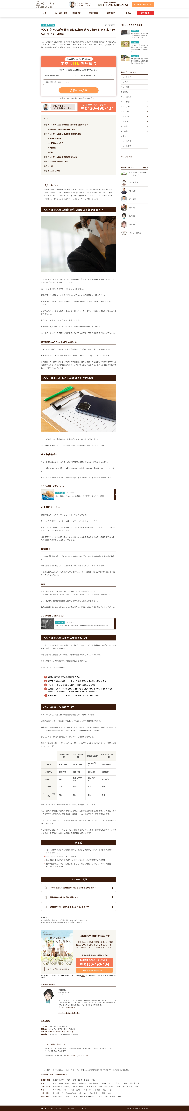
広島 (67, 1093)
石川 (124, 1086)
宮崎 (106, 1096)
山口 (85, 1093)
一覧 (144, 167)
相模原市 (82, 1083)
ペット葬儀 (125, 102)
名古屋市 (80, 1086)
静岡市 (59, 1086)
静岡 (54, 1086)
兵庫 (85, 1090)
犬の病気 (124, 126)
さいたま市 (117, 1083)
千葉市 (102, 1083)
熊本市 (92, 1096)
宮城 (74, 1080)
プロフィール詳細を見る (66, 1007)
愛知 (74, 1086)
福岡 (54, 1096)
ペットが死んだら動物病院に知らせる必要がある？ (68, 125)
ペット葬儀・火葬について (58, 161)
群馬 (125, 1083)
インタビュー (126, 82)
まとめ (50, 166)
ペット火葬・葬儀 (60, 13)
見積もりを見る (78, 90)
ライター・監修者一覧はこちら (69, 1013)
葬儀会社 (52, 148)
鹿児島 (112, 1096)
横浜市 (67, 1083)
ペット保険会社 (55, 138)
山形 (87, 1080)
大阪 (54, 1090)
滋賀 (98, 1090)
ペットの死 (125, 111)
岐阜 (94, 1086)
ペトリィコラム (57, 1070)
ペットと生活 (48, 25)
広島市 (72, 1093)
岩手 (68, 1080)
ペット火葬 (125, 116)
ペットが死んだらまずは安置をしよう (62, 157)
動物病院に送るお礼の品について (62, 129)
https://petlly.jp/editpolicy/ (77, 1055)
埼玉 (109, 1083)
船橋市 (95, 1083)
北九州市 (60, 1096)
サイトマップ (82, 1108)
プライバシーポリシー (57, 1108)
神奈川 (61, 1083)
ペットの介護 (126, 141)
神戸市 (90, 1090)
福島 (93, 1080)
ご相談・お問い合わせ (144, 4)
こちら (83, 976)
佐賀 (75, 1096)
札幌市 (61, 1080)
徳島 (91, 1093)
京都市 (78, 1090)
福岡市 (68, 1096)
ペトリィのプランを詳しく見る (57, 969)
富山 (118, 1086)
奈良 (104, 1090)
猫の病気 (124, 131)
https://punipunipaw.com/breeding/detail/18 (55, 922)
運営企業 (43, 1108)
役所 (51, 152)
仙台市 (80, 1080)
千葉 (90, 1083)
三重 (88, 1086)
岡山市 (59, 1093)
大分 (100, 1096)
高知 (109, 1093)
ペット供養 (125, 106)
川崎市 (74, 1083)
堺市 (65, 1090)
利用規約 (71, 1108)
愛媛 (103, 1093)
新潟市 (111, 1086)
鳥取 (80, 1093)
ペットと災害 (126, 97)
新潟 (106, 1086)
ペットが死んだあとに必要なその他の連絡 (64, 134)
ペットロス (125, 121)
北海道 (55, 1080)
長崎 (81, 1096)
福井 (130, 1086)
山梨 (136, 1086)
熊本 (87, 1096)
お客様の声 (111, 13)
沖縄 (119, 1096)
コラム (128, 13)
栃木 (131, 1083)
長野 (100, 1086)
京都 (72, 1090)
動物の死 (124, 92)
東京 (54, 1083)
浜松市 (66, 1086)
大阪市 (59, 1090)
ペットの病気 (126, 146)
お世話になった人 (56, 143)
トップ (43, 13)
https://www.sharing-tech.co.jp (61, 1032)
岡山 (54, 1093)
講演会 (123, 136)
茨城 (137, 1083)
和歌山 (110, 1090)
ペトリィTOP (45, 1070)
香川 (97, 1093)
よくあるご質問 (54, 171)
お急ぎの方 (145, 13)
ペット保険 (125, 87)
